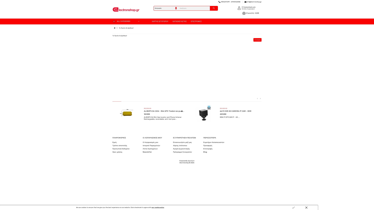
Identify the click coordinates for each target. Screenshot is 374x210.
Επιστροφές (196, 21)
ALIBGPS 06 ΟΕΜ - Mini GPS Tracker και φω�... (164, 111)
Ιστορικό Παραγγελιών (151, 146)
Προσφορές (207, 146)
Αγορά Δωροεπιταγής (181, 149)
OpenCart (191, 161)
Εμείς (114, 142)
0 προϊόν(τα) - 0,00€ (252, 13)
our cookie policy (158, 207)
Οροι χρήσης (117, 152)
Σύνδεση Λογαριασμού (248, 9)
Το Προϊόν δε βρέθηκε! (126, 28)
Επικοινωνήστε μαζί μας (182, 142)
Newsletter (147, 152)
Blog (205, 152)
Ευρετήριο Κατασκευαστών (213, 142)
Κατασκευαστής (180, 21)
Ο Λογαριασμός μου (150, 142)
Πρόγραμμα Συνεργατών (182, 152)
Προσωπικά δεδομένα (120, 149)
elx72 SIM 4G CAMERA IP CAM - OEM (235, 111)
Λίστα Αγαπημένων (150, 149)
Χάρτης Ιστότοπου (160, 21)
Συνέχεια (257, 40)
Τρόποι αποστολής (119, 146)
